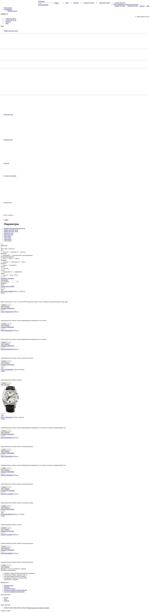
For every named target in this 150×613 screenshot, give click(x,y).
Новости (6, 600)
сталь (4, 275)
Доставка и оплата (9, 588)
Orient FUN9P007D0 (7, 349)
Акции (6, 220)
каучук (5, 265)
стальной (5, 268)
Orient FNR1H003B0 (7, 514)
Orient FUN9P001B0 (7, 437)
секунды (5, 262)
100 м (10, 258)
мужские (14, 252)
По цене (6, 163)
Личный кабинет (43, 5)
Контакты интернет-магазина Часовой (15, 590)
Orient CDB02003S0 (6, 417)
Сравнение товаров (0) (7, 278)
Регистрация (8, 8)
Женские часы (8, 139)
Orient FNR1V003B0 (7, 291)
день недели (15, 262)
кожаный (13, 265)
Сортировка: (4, 280)
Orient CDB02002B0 (7, 456)
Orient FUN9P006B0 (7, 475)
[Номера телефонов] (2, 15)
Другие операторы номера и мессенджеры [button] (125, 4)
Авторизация (8, 9)
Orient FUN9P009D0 (7, 553)
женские (5, 252)
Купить (4, 305)
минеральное (7, 272)
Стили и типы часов (10, 176)
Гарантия (7, 587)
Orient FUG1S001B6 (7, 534)
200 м (17, 258)
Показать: (3, 283)
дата (23, 262)
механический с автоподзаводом (22, 255)
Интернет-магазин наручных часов (14, 228)
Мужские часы (8, 114)
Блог (5, 599)
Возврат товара (8, 585)
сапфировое (18, 272)
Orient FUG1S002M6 (7, 494)
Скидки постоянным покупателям (14, 591)
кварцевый (6, 255)
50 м (4, 258)
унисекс (23, 252)
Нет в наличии (5, 306)
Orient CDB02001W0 (7, 311)
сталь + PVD (14, 275)
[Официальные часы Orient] (37, 608)
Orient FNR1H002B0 (7, 369)
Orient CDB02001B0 (7, 330)
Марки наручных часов (11, 31)
